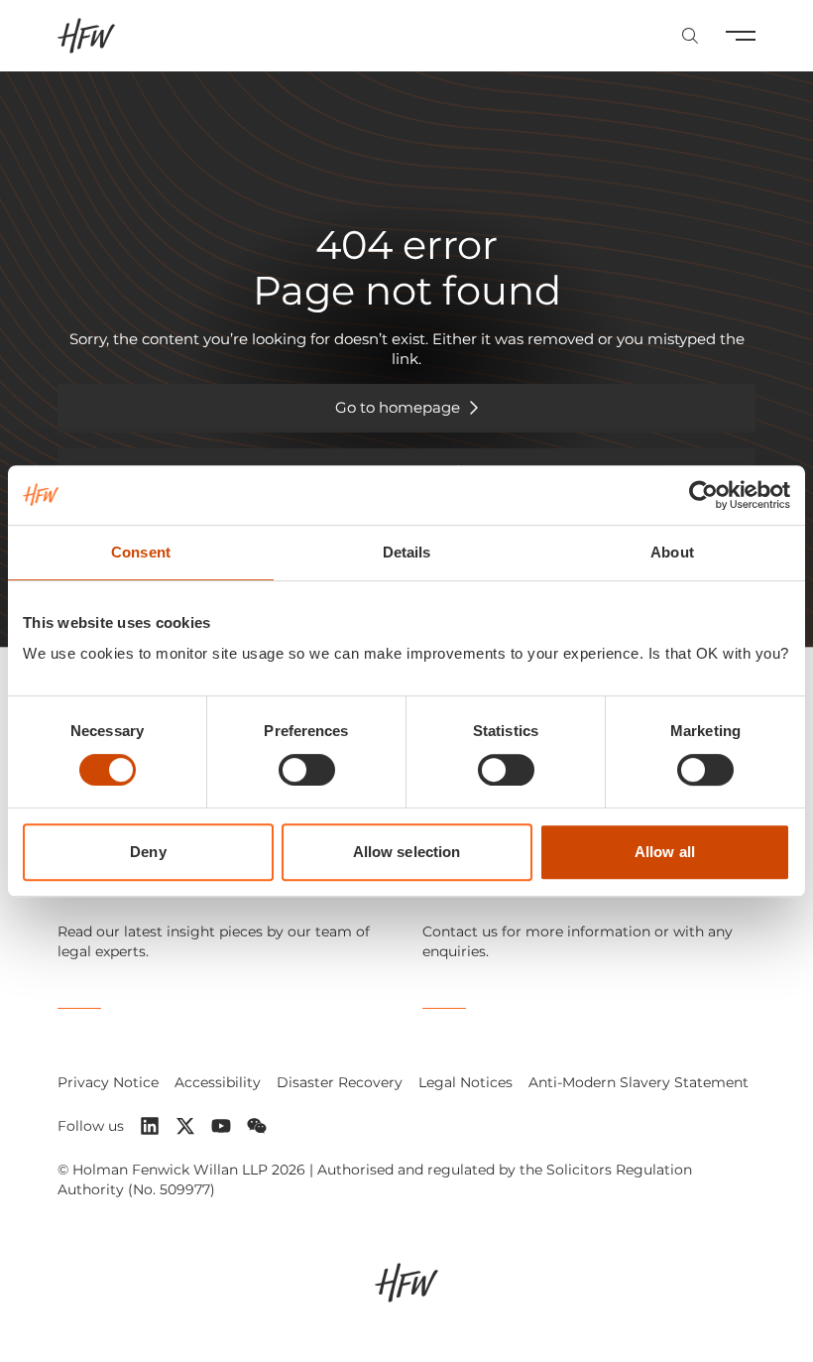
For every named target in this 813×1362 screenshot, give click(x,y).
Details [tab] (407, 552)
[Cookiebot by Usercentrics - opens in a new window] (703, 495)
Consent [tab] (141, 552)
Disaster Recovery (340, 1082)
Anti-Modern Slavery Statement (638, 1082)
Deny (148, 851)
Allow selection (407, 851)
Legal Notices (465, 1082)
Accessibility (217, 1082)
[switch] (307, 770)
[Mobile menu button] (740, 36)
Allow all (665, 851)
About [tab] (672, 552)
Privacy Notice (108, 1082)
